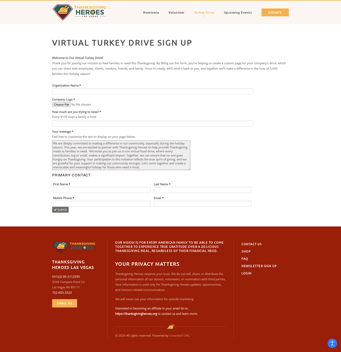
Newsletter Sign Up (259, 266)
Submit (62, 209)
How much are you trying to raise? (76, 112)
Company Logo (63, 99)
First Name (61, 184)
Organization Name (66, 85)
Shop (246, 251)
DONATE (275, 12)
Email (159, 198)
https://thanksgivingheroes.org (136, 314)
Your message (62, 131)
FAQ (245, 258)
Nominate (151, 12)
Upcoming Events (238, 12)
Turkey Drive (204, 12)
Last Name (162, 184)
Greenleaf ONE (179, 335)
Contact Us (252, 244)
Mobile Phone (63, 198)
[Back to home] (81, 12)
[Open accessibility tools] (332, 343)
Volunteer (177, 12)
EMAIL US (64, 303)
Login (247, 273)
